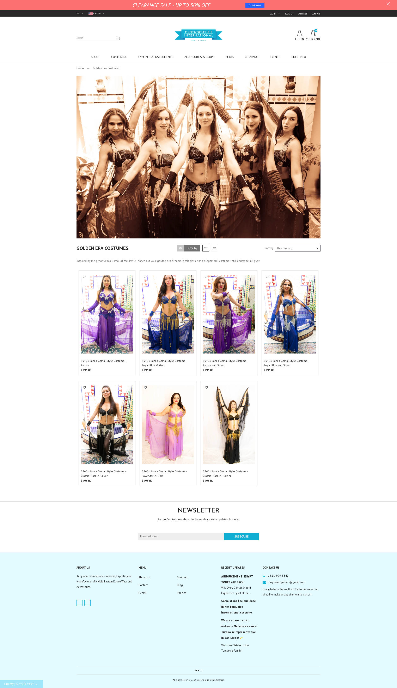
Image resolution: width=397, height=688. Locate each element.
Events (143, 593)
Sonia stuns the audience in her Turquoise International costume (238, 606)
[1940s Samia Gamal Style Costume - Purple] (107, 314)
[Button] (129, 361)
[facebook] (80, 603)
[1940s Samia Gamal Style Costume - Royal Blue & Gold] (168, 314)
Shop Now (255, 5)
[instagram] (87, 603)
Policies (181, 593)
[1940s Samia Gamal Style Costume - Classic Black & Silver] (107, 424)
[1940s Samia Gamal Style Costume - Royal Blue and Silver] (290, 314)
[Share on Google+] (86, 311)
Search (198, 670)
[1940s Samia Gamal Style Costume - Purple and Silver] (229, 314)
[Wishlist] (84, 277)
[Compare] (84, 286)
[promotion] (388, 4)
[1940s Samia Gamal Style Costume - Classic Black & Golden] (229, 424)
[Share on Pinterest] (86, 307)
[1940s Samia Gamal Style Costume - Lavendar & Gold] (168, 424)
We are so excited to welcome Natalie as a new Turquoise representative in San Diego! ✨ (239, 629)
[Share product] (84, 291)
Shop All (182, 577)
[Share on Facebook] (86, 298)
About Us (144, 577)
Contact (143, 585)
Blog (180, 585)
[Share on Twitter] (86, 302)
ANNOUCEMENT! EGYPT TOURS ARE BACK (237, 579)
